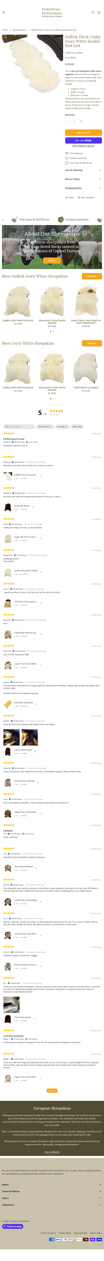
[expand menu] (3, 12)
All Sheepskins (19, 29)
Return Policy (96, 1233)
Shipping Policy (80, 1233)
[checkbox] (77, 426)
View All (91, 276)
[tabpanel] (52, 759)
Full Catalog (52, 1152)
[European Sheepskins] (52, 12)
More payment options (83, 145)
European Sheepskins (19, 1221)
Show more (52, 1090)
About (51, 260)
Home (5, 29)
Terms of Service (48, 1233)
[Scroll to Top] (99, 1246)
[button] (99, 12)
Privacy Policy (65, 1233)
